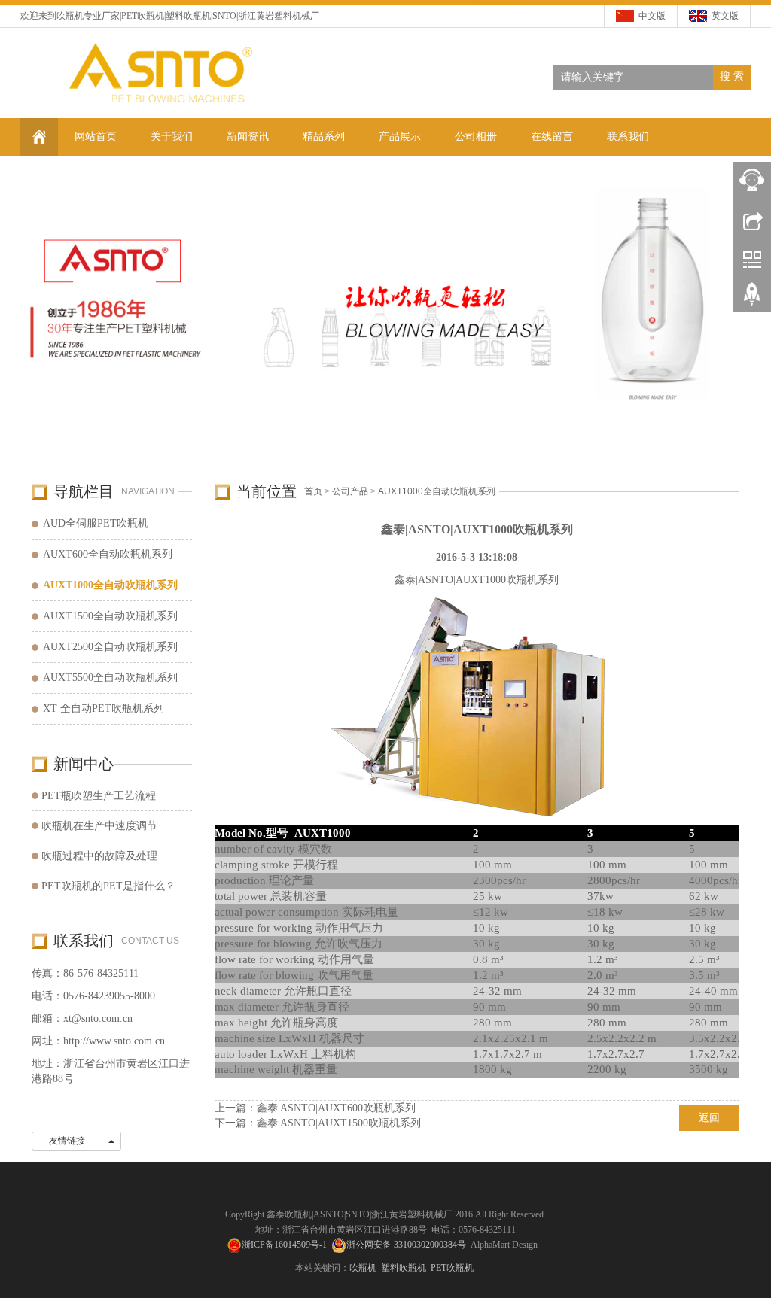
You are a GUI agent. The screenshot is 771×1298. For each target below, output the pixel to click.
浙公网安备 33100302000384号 (406, 1244)
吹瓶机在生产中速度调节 (99, 825)
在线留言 (552, 136)
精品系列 (324, 136)
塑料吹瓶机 (188, 16)
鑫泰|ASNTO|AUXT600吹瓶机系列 (336, 1108)
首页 (313, 491)
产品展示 (400, 136)
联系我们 (628, 136)
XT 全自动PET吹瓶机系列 (103, 708)
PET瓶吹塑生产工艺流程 (98, 795)
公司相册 (476, 136)
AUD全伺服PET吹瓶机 (95, 523)
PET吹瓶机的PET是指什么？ (108, 886)
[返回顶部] (752, 299)
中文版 (652, 16)
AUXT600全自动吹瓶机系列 (107, 554)
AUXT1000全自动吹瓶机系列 (436, 491)
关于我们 (172, 136)
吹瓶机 (70, 16)
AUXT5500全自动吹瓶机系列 (110, 677)
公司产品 (350, 491)
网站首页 (96, 136)
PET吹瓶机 (142, 16)
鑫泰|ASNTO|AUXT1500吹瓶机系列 (339, 1123)
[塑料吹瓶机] (385, 311)
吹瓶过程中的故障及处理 (99, 856)
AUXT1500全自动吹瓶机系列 (110, 616)
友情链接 (67, 1140)
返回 (709, 1117)
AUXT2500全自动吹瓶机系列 (110, 646)
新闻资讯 (248, 136)
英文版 (725, 16)
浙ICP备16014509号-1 (284, 1244)
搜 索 (732, 76)
